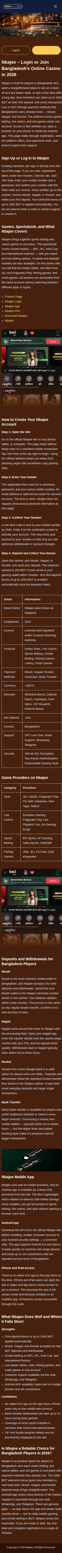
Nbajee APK (12, 311)
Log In (16, 50)
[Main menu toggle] (55, 6)
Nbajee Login (13, 301)
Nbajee (9, 320)
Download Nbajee (16, 315)
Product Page (13, 296)
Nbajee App (12, 306)
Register (46, 50)
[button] (4, 25)
